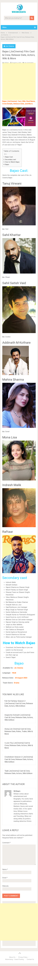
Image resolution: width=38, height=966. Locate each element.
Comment (6, 843)
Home (3, 33)
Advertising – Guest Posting (14, 959)
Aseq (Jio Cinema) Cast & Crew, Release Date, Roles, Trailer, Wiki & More (19, 731)
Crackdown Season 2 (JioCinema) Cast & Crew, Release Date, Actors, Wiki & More (19, 759)
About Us (12, 957)
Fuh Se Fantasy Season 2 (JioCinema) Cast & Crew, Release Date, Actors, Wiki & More (19, 703)
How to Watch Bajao (12, 162)
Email (4, 878)
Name (5, 869)
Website (5, 886)
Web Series (25, 33)
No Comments (29, 62)
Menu (4, 27)
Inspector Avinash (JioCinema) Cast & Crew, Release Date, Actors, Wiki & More (19, 717)
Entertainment (13, 33)
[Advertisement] (19, 84)
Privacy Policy (22, 957)
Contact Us (30, 959)
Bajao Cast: (9, 157)
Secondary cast (10, 159)
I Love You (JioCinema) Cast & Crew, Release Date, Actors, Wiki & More (19, 745)
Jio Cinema (4, 35)
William (6, 62)
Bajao (7, 164)
